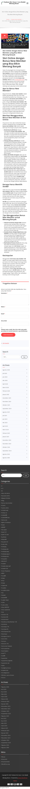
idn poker (4, 529)
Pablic (3, 578)
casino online (5, 508)
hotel (3, 525)
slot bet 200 (5, 617)
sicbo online (5, 605)
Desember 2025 (7, 398)
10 (2, 488)
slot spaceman (5, 648)
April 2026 (5, 384)
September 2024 (7, 450)
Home (7, 19)
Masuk (3, 757)
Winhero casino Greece (8, 675)
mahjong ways (5, 551)
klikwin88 (4, 539)
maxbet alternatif (6, 566)
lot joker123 (5, 542)
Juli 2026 (5, 373)
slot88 (13, 46)
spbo (3, 665)
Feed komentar (6, 761)
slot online (4, 638)
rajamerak (4, 585)
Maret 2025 (6, 429)
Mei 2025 (5, 422)
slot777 (4, 653)
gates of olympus (6, 522)
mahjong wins (5, 556)
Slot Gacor (4, 634)
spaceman (4, 658)
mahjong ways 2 (6, 554)
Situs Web (4, 320)
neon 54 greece (6, 571)
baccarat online (6, 495)
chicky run (4, 512)
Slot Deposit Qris (6, 631)
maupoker (4, 559)
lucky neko (4, 544)
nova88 (4, 575)
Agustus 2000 (6, 457)
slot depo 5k (5, 629)
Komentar (4, 293)
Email (3, 313)
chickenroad (5, 510)
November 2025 (7, 401)
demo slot (4, 520)
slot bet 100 (5, 614)
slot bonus (20, 45)
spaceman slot (5, 663)
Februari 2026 (6, 391)
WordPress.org (6, 764)
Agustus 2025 (6, 412)
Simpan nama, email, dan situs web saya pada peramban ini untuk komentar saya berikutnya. (14, 330)
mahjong (4, 546)
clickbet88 (4, 515)
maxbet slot (5, 568)
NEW (3, 573)
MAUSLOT (4, 561)
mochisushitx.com (19, 79)
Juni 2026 (5, 377)
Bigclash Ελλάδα (6, 498)
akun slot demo (6, 493)
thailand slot (5, 670)
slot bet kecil (5, 619)
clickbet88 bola (5, 517)
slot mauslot (6, 343)
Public (3, 583)
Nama (3, 306)
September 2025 (7, 408)
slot (3, 612)
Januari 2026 (6, 394)
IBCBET (3, 527)
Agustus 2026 (6, 370)
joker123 (4, 532)
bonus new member (16, 19)
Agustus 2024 (6, 454)
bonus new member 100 (12, 45)
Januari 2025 (6, 436)
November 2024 (7, 443)
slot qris (4, 641)
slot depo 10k (5, 626)
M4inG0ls (5, 44)
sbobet (4, 595)
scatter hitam (5, 600)
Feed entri (4, 759)
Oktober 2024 (6, 447)
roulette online (5, 590)
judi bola (4, 537)
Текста (3, 677)
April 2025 (5, 426)
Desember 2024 (7, 440)
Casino (3, 505)
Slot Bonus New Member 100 (9, 622)
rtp (2, 592)
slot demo (4, 624)
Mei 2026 (5, 380)
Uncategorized (5, 672)
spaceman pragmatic (7, 660)
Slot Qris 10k (5, 643)
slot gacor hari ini (6, 636)
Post (3, 580)
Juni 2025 (5, 419)
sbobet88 (4, 597)
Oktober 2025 (6, 405)
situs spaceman (6, 609)
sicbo (3, 602)
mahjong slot (5, 549)
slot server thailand (7, 646)
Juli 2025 (5, 415)
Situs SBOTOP (5, 607)
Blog (3, 500)
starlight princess (6, 668)
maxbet (4, 563)
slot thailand (5, 651)
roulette (4, 588)
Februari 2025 (6, 433)
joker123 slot (5, 534)
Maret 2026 (6, 387)
